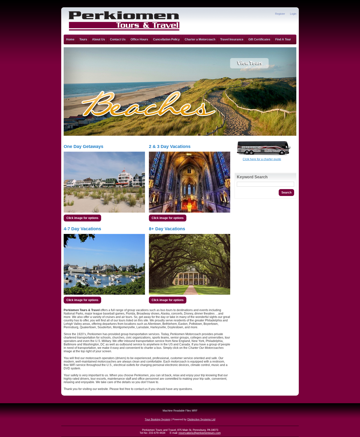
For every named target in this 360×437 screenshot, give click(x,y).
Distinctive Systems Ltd (201, 419)
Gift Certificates (259, 39)
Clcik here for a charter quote (262, 159)
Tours (83, 39)
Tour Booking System (157, 419)
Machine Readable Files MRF (180, 410)
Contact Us (118, 39)
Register (280, 13)
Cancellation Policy (166, 39)
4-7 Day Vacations (82, 228)
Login (293, 13)
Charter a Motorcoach (200, 39)
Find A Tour (283, 39)
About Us (98, 39)
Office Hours (139, 39)
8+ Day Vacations (167, 228)
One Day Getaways (83, 146)
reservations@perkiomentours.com (200, 432)
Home (70, 39)
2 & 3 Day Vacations (170, 146)
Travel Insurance (231, 39)
